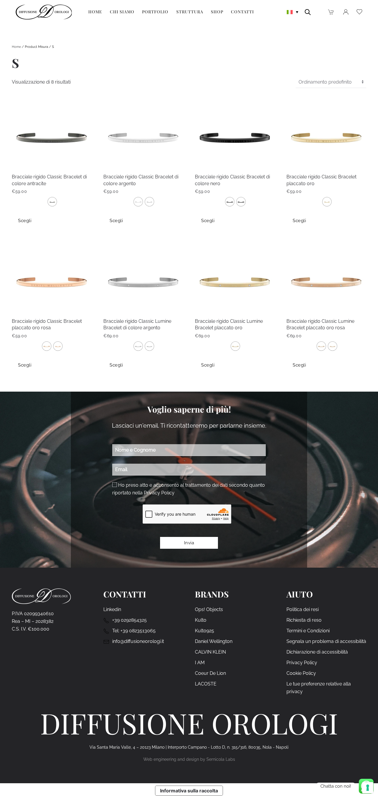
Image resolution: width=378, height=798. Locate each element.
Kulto (200, 620)
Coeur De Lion (210, 673)
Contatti (242, 11)
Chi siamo (122, 11)
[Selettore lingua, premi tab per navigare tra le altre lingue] (293, 11)
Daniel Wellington (213, 641)
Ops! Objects (209, 609)
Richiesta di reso (304, 620)
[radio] (52, 201)
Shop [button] (217, 11)
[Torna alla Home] (44, 12)
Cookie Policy (301, 673)
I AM (200, 662)
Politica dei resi (302, 609)
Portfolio (155, 11)
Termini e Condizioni (308, 630)
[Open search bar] (308, 11)
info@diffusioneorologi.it (138, 641)
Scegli (24, 220)
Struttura (189, 11)
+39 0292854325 (129, 620)
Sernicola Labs (220, 759)
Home (95, 11)
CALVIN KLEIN (210, 652)
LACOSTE (205, 684)
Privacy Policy (159, 493)
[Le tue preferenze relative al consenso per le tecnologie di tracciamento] (367, 787)
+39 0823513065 (138, 630)
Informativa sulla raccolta (189, 791)
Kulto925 (204, 630)
